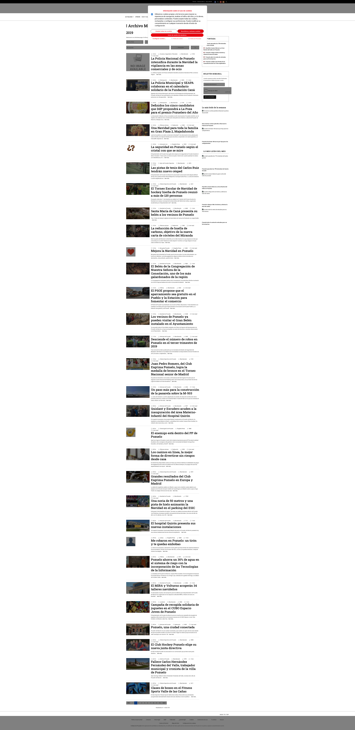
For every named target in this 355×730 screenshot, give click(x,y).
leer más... (159, 74)
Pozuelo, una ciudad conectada (173, 627)
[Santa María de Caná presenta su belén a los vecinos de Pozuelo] (138, 213)
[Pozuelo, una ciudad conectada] (138, 629)
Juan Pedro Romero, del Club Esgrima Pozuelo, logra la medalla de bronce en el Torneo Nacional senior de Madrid (173, 369)
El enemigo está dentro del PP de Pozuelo (174, 434)
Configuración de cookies (189, 723)
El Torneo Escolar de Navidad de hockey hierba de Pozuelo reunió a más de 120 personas (174, 192)
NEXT (164, 703)
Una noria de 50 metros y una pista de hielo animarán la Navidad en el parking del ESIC (173, 504)
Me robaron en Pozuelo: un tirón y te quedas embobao (174, 542)
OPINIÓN (137, 17)
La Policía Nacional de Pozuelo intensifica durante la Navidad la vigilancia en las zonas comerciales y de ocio (174, 63)
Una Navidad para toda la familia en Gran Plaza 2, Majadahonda (174, 129)
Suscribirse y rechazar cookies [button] (190, 31)
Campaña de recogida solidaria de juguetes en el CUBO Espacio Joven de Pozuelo (175, 608)
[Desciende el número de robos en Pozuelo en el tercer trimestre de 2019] (138, 341)
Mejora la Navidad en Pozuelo (172, 251)
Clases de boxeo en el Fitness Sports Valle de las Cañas (171, 689)
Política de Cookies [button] (178, 38)
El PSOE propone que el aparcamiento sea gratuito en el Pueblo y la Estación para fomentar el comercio (173, 296)
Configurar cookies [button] (159, 39)
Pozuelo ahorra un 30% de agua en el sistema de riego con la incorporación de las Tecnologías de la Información (175, 565)
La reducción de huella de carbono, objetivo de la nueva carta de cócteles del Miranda (172, 231)
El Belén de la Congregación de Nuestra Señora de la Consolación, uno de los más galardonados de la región (173, 271)
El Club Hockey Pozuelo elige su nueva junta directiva (173, 646)
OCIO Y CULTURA (146, 17)
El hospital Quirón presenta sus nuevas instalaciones (173, 525)
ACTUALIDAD (128, 17)
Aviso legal (157, 719)
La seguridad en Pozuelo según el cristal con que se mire (174, 148)
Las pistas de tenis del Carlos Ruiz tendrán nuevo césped (175, 169)
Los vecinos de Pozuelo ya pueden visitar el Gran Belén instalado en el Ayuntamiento (172, 320)
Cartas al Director (163, 723)
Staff (165, 719)
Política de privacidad (136, 719)
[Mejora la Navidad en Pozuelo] (138, 252)
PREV (128, 703)
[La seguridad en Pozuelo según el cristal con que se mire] (138, 148)
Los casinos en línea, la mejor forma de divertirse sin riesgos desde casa (173, 455)
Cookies (192, 719)
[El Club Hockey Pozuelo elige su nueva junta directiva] (138, 645)
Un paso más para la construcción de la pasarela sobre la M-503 (175, 391)
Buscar (222, 719)
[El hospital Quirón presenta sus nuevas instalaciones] (138, 525)
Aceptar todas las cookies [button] (163, 31)
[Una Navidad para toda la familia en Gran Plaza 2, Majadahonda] (138, 130)
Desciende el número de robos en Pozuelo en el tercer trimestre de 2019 (174, 342)
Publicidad (172, 719)
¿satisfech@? (182, 719)
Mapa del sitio (175, 723)
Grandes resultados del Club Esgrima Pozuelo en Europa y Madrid (172, 479)
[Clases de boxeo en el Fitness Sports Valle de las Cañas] (138, 688)
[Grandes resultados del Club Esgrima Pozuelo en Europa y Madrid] (138, 477)
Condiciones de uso (202, 719)
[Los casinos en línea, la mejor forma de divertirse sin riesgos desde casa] (138, 454)
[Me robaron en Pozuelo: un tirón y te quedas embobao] (138, 541)
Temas (194, 1)
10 (159, 703)
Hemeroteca (201, 1)
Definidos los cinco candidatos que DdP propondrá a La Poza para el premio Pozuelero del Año (174, 108)
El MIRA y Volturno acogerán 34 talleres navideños (174, 587)
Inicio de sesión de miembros (177, 35)
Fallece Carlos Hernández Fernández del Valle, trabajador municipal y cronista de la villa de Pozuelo (173, 667)
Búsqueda (181, 47)
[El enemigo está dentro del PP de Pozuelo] (138, 432)
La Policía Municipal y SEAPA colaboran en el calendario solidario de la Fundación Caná (173, 86)
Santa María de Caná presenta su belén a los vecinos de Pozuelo (174, 213)
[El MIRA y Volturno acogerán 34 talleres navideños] (138, 588)
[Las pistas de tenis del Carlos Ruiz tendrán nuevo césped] (138, 168)
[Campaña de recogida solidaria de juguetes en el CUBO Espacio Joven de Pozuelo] (138, 607)
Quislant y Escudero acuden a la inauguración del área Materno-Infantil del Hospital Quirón (173, 412)
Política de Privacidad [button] (195, 38)
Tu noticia (213, 719)
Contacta (148, 719)
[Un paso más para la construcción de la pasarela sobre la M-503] (138, 392)
